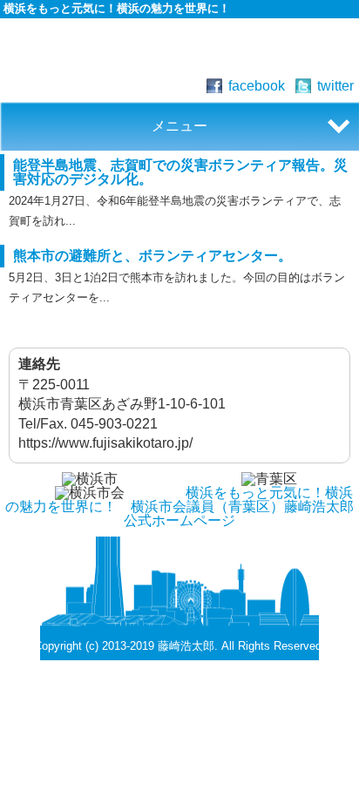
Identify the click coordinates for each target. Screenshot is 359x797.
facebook (256, 85)
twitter (335, 85)
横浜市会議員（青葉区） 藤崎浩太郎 (179, 49)
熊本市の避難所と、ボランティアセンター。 (152, 255)
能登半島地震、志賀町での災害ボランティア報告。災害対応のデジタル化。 (180, 172)
